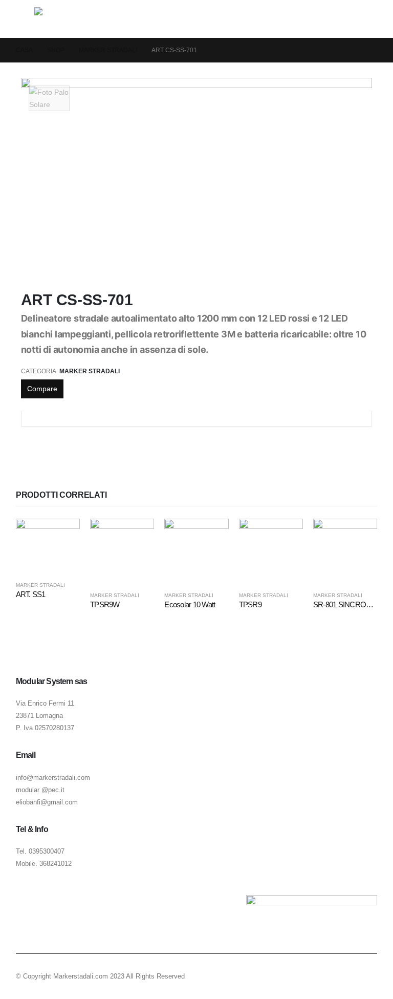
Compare (42, 389)
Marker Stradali (89, 371)
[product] (48, 545)
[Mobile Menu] (25, 19)
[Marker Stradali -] (62, 19)
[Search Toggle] (374, 19)
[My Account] (356, 19)
